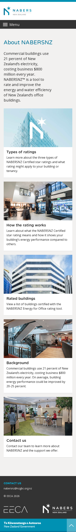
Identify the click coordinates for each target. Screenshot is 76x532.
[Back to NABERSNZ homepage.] (57, 508)
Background (17, 363)
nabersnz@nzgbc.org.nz (18, 488)
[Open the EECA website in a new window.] (16, 509)
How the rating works (26, 225)
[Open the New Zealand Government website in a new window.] (22, 524)
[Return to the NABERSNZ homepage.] (17, 10)
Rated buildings (20, 299)
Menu (11, 24)
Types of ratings (21, 152)
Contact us (16, 440)
